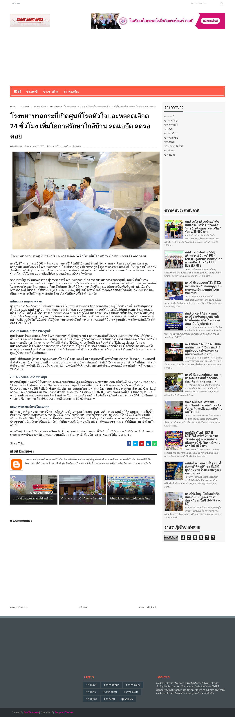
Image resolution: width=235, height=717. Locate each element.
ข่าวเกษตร (169, 154)
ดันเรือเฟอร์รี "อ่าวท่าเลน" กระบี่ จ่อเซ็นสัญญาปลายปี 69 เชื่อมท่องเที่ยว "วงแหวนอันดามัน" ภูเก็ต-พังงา (202, 318)
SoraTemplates (31, 712)
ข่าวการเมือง (171, 125)
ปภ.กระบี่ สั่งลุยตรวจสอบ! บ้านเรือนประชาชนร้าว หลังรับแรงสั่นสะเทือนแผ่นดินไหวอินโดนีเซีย (203, 407)
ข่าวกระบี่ (54, 146)
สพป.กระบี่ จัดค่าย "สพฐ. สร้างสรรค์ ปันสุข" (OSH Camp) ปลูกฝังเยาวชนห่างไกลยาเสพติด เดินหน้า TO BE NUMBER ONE (203, 259)
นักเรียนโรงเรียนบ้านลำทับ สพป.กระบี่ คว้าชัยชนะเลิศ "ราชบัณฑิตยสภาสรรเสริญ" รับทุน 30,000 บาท (203, 226)
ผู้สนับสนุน (127, 698)
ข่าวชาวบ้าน (50, 91)
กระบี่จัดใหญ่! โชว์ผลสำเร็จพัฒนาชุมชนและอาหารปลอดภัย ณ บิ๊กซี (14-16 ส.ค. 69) (203, 498)
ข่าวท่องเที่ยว (171, 137)
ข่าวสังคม (76, 146)
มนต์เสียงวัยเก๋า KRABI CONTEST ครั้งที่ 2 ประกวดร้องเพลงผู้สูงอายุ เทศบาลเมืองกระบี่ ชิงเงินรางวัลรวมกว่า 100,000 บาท (202, 439)
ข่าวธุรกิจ (169, 142)
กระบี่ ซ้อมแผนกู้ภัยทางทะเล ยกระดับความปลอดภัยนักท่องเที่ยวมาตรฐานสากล (203, 377)
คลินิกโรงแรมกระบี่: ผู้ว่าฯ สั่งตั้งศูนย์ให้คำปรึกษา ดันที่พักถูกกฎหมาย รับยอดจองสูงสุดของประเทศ (203, 468)
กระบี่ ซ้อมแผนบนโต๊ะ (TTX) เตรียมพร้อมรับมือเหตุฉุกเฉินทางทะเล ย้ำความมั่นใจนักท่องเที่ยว (203, 287)
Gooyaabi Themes (64, 712)
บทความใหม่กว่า (19, 607)
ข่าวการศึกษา (171, 120)
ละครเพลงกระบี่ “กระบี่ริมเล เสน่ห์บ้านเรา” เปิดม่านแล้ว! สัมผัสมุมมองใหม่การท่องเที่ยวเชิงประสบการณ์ (203, 349)
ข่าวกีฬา (168, 129)
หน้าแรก (16, 3)
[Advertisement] (117, 60)
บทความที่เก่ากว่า (148, 607)
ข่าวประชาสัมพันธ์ (173, 146)
